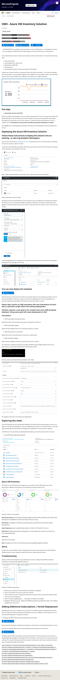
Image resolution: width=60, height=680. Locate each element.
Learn (3, 16)
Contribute (27, 675)
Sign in (56, 12)
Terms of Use (4, 678)
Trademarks (12, 678)
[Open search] (52, 12)
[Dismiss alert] (57, 3)
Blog (21, 675)
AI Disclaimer (4, 675)
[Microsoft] (3, 13)
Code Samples (10, 16)
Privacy (33, 675)
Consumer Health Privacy (44, 675)
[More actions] (57, 16)
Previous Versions (13, 675)
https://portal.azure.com (21, 141)
